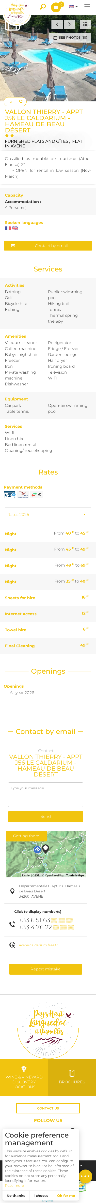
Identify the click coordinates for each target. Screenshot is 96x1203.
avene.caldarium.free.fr (38, 945)
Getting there (26, 836)
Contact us (48, 1108)
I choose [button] (40, 1195)
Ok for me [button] (66, 1195)
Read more (14, 1185)
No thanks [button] (16, 1195)
